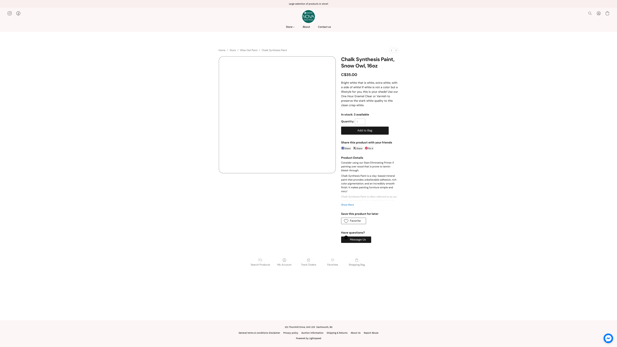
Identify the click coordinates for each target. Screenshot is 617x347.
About (306, 26)
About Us (356, 333)
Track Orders (308, 264)
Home (222, 50)
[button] (308, 16)
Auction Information (312, 333)
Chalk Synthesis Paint (274, 50)
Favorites (332, 264)
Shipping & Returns (337, 333)
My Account (284, 264)
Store (289, 26)
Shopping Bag (357, 264)
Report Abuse (371, 333)
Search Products (260, 264)
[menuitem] (391, 50)
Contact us (324, 26)
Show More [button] (347, 204)
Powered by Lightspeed (308, 338)
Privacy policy (290, 333)
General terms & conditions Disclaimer (259, 333)
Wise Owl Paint (249, 50)
